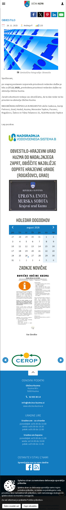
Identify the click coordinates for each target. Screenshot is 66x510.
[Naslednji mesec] (53, 227)
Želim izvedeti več (11, 506)
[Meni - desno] (62, 3)
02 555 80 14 (35, 397)
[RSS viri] (36, 467)
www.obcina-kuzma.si (33, 406)
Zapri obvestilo (30, 506)
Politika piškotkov (35, 500)
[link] (33, 14)
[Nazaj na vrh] (33, 373)
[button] (5, 360)
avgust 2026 (33, 227)
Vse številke (31, 334)
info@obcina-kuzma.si (33, 402)
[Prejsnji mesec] (12, 227)
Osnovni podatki (33, 380)
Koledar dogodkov (33, 220)
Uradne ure (33, 415)
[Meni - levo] (3, 3)
